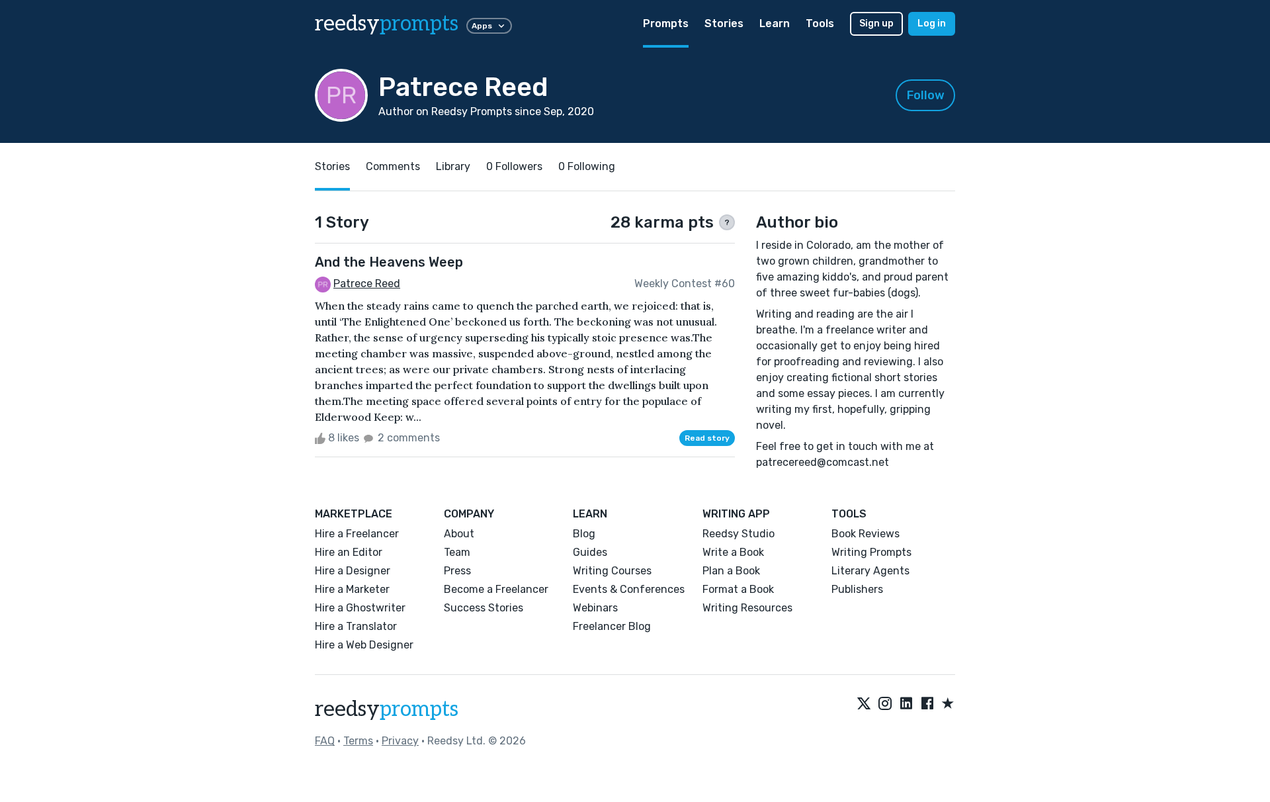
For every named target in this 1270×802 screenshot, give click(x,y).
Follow (926, 95)
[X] (864, 704)
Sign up (876, 23)
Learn (774, 23)
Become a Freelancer (496, 589)
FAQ (325, 741)
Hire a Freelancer (357, 533)
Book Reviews (865, 533)
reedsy (386, 23)
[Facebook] (927, 704)
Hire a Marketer (352, 589)
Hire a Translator (356, 626)
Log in (931, 23)
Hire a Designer (352, 570)
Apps (482, 25)
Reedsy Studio (738, 533)
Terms (358, 741)
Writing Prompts (871, 552)
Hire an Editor (348, 552)
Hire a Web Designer (364, 645)
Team (457, 552)
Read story (707, 438)
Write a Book (733, 552)
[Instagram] (885, 704)
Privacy (400, 741)
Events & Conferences (629, 589)
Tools (820, 23)
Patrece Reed (366, 283)
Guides (590, 552)
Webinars (595, 608)
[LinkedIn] (906, 704)
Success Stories (483, 608)
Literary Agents (870, 570)
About (459, 533)
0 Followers (514, 166)
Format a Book (738, 589)
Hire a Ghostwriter (360, 608)
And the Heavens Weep (389, 262)
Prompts (666, 23)
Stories (723, 23)
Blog (584, 533)
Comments (393, 166)
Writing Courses (612, 570)
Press (457, 570)
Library (453, 166)
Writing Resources (747, 608)
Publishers (857, 589)
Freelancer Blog (612, 626)
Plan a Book (731, 570)
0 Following (586, 166)
